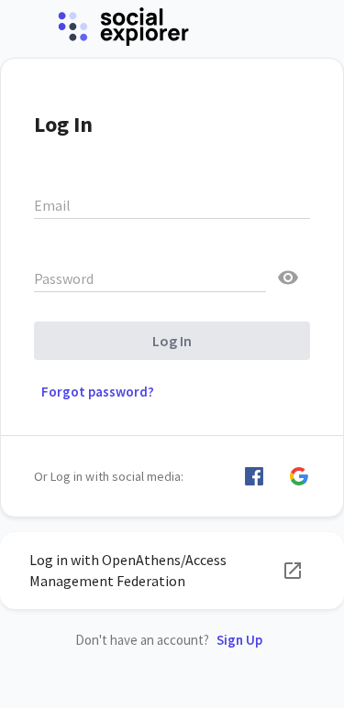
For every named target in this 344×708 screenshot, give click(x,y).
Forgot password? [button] (97, 391)
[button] (254, 476)
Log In (172, 341)
